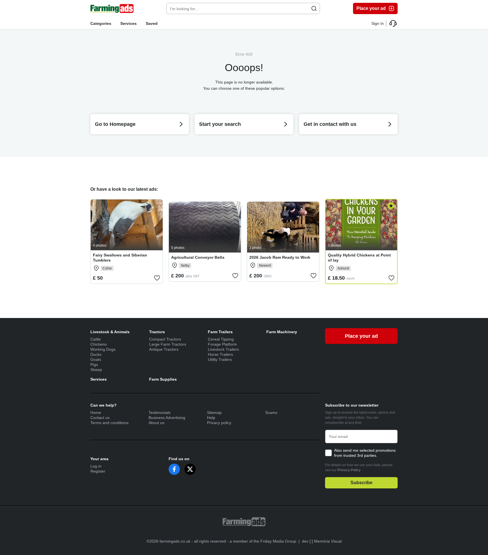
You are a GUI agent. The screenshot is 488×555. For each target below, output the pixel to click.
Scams (271, 412)
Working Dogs (103, 349)
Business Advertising (167, 417)
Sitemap (214, 412)
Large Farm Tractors (167, 344)
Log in (95, 466)
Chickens (98, 344)
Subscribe (361, 482)
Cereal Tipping (221, 339)
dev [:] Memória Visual (322, 541)
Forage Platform (222, 344)
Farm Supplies (163, 379)
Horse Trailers (220, 354)
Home (95, 412)
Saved (152, 23)
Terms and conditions (109, 422)
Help (211, 417)
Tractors (157, 332)
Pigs (94, 364)
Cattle (95, 339)
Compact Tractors (165, 339)
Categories (100, 23)
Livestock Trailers (223, 349)
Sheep (96, 369)
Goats (95, 359)
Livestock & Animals (110, 332)
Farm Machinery (281, 332)
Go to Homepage (115, 124)
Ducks (95, 354)
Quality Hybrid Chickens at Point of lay (359, 257)
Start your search (220, 124)
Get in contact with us (330, 124)
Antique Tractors (163, 349)
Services (128, 23)
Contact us (100, 417)
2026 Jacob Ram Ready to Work (279, 257)
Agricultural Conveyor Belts (198, 257)
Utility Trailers (220, 359)
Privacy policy (219, 422)
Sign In (377, 23)
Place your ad (371, 8)
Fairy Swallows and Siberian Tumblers (120, 257)
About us (156, 422)
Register (97, 471)
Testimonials (160, 412)
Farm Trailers (220, 332)
